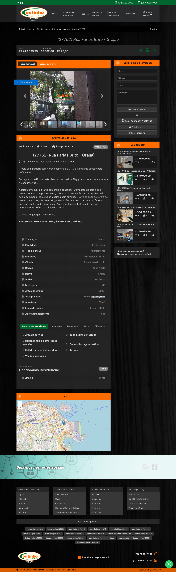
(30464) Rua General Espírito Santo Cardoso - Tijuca (133, 152)
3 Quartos (97, 503)
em (119, 534)
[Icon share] (18, 2)
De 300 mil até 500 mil (139, 499)
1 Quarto (96, 494)
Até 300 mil (134, 494)
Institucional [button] (131, 14)
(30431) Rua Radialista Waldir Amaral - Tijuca (135, 225)
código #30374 (74, 534)
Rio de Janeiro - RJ (46, 29)
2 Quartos (96, 499)
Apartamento (63, 29)
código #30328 (143, 534)
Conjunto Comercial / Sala (67, 508)
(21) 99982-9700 (149, 3)
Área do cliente (148, 14)
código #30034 (76, 538)
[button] (25, 96)
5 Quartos (96, 512)
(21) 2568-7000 (125, 3)
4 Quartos (97, 508)
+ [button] (20, 403)
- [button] (20, 407)
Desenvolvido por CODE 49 (150, 570)
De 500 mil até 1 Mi (137, 503)
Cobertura (60, 503)
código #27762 (35, 529)
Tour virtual (26, 82)
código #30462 (53, 534)
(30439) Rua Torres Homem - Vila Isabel (136, 207)
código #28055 (54, 538)
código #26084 (141, 538)
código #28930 (97, 538)
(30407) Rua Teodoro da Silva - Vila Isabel (137, 171)
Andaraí (22, 512)
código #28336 (56, 529)
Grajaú (22, 503)
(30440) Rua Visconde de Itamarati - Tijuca (134, 189)
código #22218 (98, 529)
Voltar (155, 29)
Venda (31, 29)
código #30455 (31, 534)
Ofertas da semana (97, 14)
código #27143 (77, 529)
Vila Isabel (23, 499)
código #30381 (33, 538)
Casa (57, 499)
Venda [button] (54, 14)
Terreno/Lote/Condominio (67, 512)
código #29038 (140, 529)
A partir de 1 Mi (136, 508)
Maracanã (23, 508)
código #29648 (119, 529)
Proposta (85, 14)
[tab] (27, 63)
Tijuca (21, 494)
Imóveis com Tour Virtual (68, 14)
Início (23, 29)
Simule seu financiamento (113, 14)
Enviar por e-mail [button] (138, 109)
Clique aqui (122, 254)
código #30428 (95, 534)
